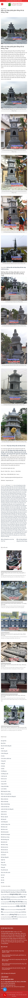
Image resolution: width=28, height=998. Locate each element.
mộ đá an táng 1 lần (5, 824)
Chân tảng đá (4, 751)
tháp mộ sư (19, 914)
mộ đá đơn (3, 854)
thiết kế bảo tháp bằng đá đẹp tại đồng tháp (18, 527)
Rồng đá (3, 867)
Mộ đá (24, 935)
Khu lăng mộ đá (11, 450)
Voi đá (2, 877)
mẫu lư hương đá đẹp (8, 903)
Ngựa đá (3, 862)
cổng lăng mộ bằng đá (15, 892)
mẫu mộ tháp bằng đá (21, 903)
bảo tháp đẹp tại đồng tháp (8, 486)
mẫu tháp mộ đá (6, 909)
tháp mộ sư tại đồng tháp (10, 522)
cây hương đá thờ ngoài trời (13, 453)
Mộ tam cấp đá (4, 816)
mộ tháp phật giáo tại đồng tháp (19, 516)
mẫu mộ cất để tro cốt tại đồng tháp (17, 502)
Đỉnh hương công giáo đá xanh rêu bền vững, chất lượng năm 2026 (13, 968)
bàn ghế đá (3, 740)
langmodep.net (15, 894)
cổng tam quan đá (18, 452)
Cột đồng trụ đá (4, 773)
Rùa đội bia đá (4, 869)
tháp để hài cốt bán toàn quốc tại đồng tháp (11, 525)
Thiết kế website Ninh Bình (11, 992)
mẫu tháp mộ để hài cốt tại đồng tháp (10, 514)
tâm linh (3, 875)
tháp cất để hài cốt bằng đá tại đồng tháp (11, 518)
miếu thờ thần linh (5, 806)
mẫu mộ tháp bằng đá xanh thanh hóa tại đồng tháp (10, 506)
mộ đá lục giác (18, 912)
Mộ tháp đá (3, 8)
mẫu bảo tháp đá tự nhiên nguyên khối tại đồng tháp (13, 498)
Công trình (3, 761)
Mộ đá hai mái (4, 829)
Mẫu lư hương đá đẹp (6, 794)
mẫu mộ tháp (14, 903)
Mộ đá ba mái (4, 826)
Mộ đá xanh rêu (4, 852)
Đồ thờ (2, 882)
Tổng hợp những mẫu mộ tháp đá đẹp (16, 445)
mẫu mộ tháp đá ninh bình (12, 906)
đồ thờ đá (15, 918)
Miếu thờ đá (4, 814)
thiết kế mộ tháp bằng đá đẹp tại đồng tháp (9, 528)
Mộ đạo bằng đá (4, 857)
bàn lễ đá (8, 890)
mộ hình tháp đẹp (12, 909)
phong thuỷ (13, 914)
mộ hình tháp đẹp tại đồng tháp (7, 516)
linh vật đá (5, 455)
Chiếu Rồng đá (4, 753)
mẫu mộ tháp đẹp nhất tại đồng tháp (10, 510)
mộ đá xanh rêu (6, 914)
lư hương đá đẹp (5, 901)
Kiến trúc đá (4, 778)
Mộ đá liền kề (4, 842)
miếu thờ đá (4, 811)
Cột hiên (3, 766)
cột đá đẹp (23, 892)
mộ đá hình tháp (5, 912)
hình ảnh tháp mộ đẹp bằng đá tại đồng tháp (11, 489)
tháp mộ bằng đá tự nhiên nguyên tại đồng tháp (14, 520)
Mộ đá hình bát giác (5, 834)
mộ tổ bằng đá (4, 821)
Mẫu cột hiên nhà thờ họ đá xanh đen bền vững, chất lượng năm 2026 (14, 964)
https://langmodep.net (10, 985)
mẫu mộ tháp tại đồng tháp (15, 508)
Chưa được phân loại (6, 758)
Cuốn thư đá (4, 776)
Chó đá (2, 756)
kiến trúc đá (7, 894)
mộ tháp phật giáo (19, 909)
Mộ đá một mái (4, 849)
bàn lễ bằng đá (3, 890)
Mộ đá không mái (5, 839)
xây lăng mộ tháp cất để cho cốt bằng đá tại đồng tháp (13, 531)
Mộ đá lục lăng (4, 844)
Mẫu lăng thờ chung (5, 791)
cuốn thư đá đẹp (9, 452)
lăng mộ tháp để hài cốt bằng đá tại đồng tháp (11, 496)
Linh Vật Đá (3, 788)
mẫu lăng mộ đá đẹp (16, 901)
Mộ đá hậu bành (4, 832)
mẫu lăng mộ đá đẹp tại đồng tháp (11, 501)
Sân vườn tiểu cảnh (5, 872)
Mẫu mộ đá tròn (4, 799)
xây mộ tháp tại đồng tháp (16, 532)
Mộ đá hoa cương (5, 837)
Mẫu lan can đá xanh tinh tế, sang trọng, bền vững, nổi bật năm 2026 (14, 960)
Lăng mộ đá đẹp (4, 786)
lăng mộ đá (5, 897)
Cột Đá (2, 768)
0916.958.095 (12, 983)
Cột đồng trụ (4, 771)
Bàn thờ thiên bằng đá (6, 745)
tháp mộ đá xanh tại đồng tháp (21, 522)
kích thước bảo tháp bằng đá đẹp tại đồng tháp (12, 493)
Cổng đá (3, 763)
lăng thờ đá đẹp (21, 899)
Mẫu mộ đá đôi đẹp (5, 804)
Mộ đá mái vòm (4, 847)
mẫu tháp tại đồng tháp (22, 514)
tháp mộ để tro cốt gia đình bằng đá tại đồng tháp (10, 524)
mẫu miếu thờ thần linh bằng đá (8, 796)
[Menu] (2, 4)
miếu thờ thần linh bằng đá (7, 809)
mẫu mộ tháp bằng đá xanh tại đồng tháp (19, 505)
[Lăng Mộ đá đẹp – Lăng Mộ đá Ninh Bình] (15, 4)
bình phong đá (13, 890)
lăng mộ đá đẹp (20, 450)
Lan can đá (3, 781)
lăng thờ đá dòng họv (14, 899)
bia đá (2, 748)
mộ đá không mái (11, 912)
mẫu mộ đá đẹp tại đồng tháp (11, 512)
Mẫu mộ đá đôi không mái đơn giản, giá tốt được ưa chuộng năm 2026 (14, 956)
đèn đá (2, 880)
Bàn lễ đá (3, 743)
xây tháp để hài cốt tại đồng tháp (11, 535)
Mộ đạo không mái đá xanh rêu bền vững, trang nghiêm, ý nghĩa (13, 951)
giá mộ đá (2, 894)
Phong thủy (3, 864)
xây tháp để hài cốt (9, 918)
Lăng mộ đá (3, 783)
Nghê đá (3, 859)
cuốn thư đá (18, 890)
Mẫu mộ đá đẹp (4, 801)
